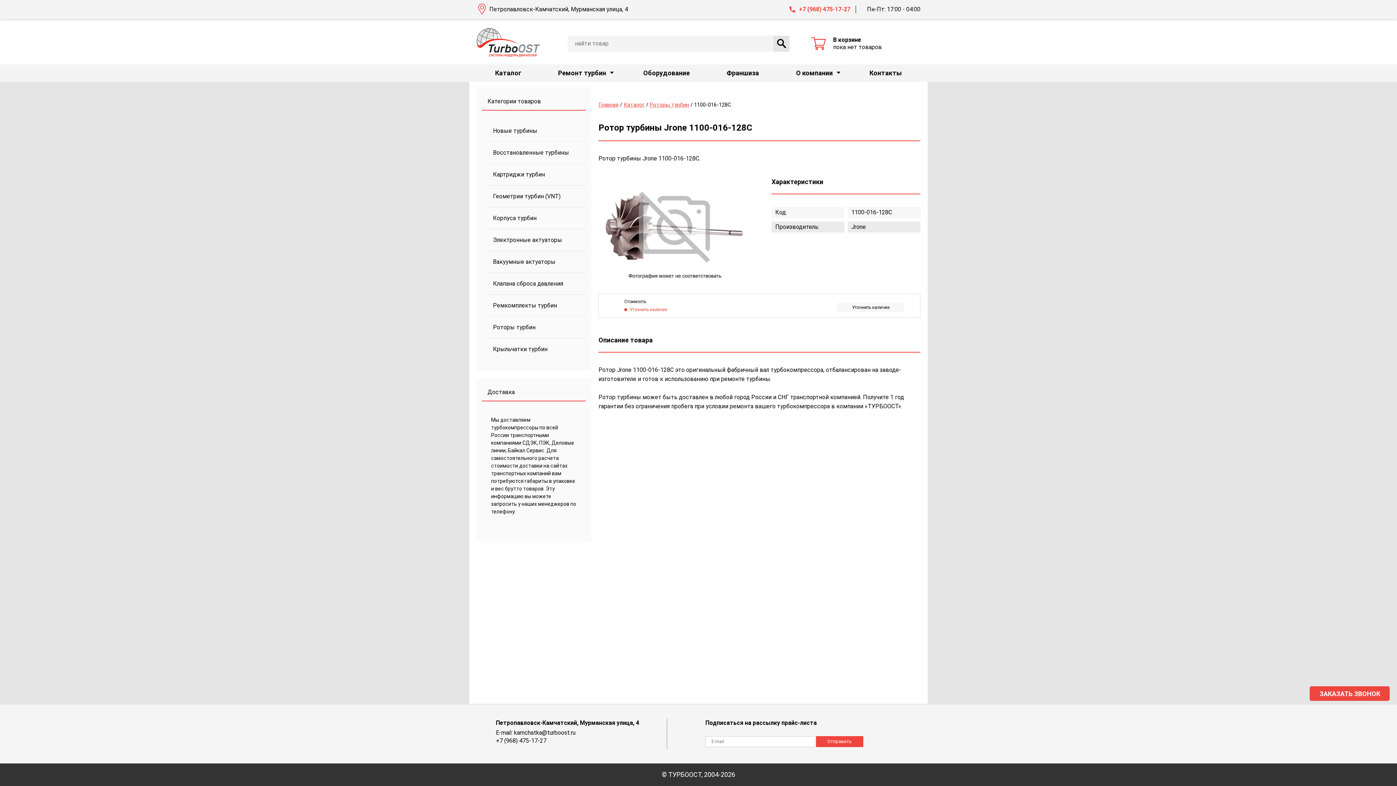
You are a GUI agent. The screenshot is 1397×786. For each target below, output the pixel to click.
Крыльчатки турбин (520, 349)
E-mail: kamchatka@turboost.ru (536, 732)
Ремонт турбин (582, 73)
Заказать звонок (1350, 694)
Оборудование (666, 73)
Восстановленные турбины (531, 152)
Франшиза (743, 73)
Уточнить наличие (870, 307)
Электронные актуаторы (527, 240)
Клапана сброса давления (528, 283)
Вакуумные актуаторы (524, 261)
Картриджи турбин (519, 174)
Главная (608, 105)
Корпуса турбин (515, 218)
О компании (814, 73)
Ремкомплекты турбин (525, 305)
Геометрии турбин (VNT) (527, 196)
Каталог (508, 73)
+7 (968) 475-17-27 (824, 9)
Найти (781, 44)
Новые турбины (515, 130)
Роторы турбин (514, 327)
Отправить (839, 741)
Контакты (885, 73)
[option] (674, 228)
